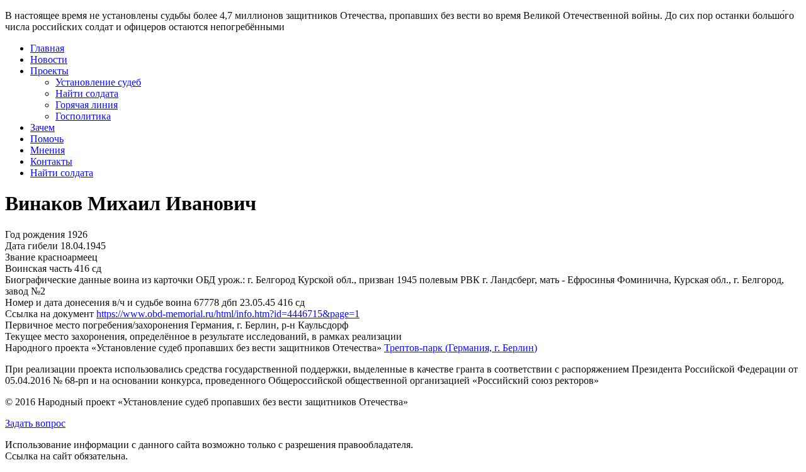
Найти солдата (86, 93)
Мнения (47, 150)
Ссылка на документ (49, 313)
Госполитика (83, 116)
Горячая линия (86, 104)
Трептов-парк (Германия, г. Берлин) (460, 347)
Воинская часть (38, 268)
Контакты (51, 161)
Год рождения (35, 234)
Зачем (42, 127)
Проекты (49, 70)
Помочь (47, 138)
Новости (48, 59)
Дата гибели (31, 245)
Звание (20, 257)
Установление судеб (98, 82)
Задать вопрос (35, 423)
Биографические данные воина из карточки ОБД (110, 279)
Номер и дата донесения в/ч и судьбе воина (98, 302)
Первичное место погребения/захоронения (96, 325)
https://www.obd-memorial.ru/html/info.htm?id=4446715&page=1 (228, 313)
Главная (47, 48)
